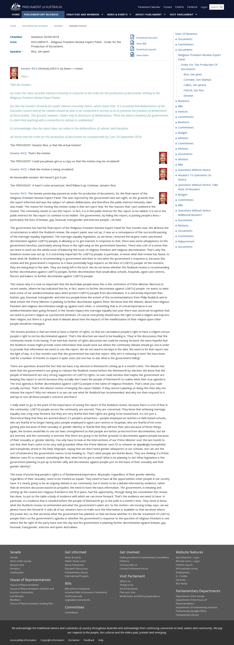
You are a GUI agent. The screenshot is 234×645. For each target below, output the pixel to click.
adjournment (186, 241)
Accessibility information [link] (23, 640)
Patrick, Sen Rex (194, 90)
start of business (186, 33)
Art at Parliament (129, 588)
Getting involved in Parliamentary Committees (144, 557)
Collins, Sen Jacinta (195, 85)
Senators (15, 568)
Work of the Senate (20, 561)
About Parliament (148, 14)
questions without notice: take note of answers (198, 187)
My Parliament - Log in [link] (187, 557)
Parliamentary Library (76, 572)
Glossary (180, 579)
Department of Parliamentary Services (196, 607)
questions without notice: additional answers (194, 213)
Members (15, 599)
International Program (77, 576)
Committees (71, 612)
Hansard (58, 26)
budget (182, 132)
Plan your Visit (127, 592)
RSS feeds (181, 583)
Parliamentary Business (41, 14)
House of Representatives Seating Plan (31, 603)
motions (183, 138)
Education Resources (76, 568)
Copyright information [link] (52, 640)
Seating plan (17, 572)
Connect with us (128, 565)
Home (16, 14)
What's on (125, 581)
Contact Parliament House (134, 568)
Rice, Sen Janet (193, 74)
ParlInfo (179, 7)
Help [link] (100, 640)
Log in (204, 7)
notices (183, 111)
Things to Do (126, 584)
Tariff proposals (73, 596)
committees (186, 44)
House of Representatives (24, 584)
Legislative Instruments (77, 599)
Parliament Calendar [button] (149, 7)
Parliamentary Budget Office (191, 611)
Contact (168, 7)
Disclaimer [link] (74, 640)
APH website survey (187, 568)
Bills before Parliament (77, 588)
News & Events (117, 14)
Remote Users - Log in (188, 561)
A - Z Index (181, 576)
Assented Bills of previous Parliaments (86, 592)
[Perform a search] (221, 7)
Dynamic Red (17, 565)
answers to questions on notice (194, 177)
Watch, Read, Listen (75, 561)
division (188, 95)
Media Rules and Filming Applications (140, 596)
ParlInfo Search (184, 565)
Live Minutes (17, 596)
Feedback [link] (89, 640)
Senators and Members (82, 14)
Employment (182, 572)
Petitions (124, 561)
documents (185, 39)
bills (180, 106)
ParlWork (192, 7)
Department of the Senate (190, 596)
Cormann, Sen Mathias (197, 79)
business (183, 101)
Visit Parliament (181, 14)
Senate (14, 557)
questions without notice (194, 170)
